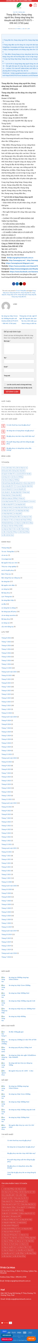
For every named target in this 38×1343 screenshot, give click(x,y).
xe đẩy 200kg (19, 1253)
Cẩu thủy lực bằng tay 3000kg (10, 480)
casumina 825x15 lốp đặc (24, 473)
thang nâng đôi (32, 294)
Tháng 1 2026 (6, 664)
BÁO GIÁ (31, 1338)
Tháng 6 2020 (6, 904)
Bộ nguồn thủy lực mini (9, 563)
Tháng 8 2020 (6, 897)
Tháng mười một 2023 (9, 758)
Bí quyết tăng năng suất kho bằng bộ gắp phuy (20, 442)
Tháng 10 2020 (6, 889)
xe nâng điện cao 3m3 (8, 1253)
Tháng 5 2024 (6, 735)
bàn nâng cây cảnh (20, 1189)
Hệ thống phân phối (17, 1336)
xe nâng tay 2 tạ (23, 1234)
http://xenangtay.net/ (17, 260)
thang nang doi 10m (7, 1201)
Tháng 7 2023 (6, 773)
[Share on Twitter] (17, 283)
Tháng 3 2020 (6, 916)
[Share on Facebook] (13, 283)
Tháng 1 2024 (6, 750)
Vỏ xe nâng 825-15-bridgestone (26, 1207)
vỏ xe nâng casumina (8, 615)
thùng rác (21, 498)
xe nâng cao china (6, 507)
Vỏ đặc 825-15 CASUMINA (9, 1213)
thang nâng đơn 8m (15, 292)
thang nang (15, 296)
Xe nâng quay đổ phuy (8, 611)
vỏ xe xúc (32, 501)
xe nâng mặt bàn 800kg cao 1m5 (11, 1228)
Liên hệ (33, 1336)
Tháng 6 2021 (6, 859)
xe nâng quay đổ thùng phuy (9, 1234)
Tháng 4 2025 (6, 698)
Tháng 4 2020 (6, 912)
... (2, 1189)
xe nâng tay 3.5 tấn (7, 519)
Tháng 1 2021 (6, 878)
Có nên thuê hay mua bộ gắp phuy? (18, 425)
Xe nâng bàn (5, 581)
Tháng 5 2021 (6, 863)
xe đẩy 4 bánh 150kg (23, 529)
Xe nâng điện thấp (7, 600)
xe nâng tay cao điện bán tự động (23, 522)
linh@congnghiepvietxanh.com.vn (20, 258)
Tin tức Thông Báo (19, 12)
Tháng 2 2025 (6, 705)
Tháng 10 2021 (6, 852)
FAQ (19, 1337)
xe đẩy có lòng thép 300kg (9, 532)
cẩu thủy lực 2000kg (17, 477)
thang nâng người (22, 294)
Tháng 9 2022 (6, 810)
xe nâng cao (5, 623)
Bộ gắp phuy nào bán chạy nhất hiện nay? (21, 436)
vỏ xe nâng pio (24, 501)
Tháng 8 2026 (6, 638)
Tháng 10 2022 (6, 807)
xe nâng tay (5, 589)
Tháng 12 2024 (6, 713)
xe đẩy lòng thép (6, 1256)
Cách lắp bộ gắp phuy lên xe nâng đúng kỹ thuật (21, 1173)
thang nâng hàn (6, 495)
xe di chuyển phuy (7, 570)
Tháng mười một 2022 (9, 803)
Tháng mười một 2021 (9, 848)
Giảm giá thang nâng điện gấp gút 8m (12, 483)
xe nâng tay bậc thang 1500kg (22, 519)
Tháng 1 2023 (6, 795)
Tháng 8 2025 (6, 683)
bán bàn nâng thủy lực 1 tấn (27, 1192)
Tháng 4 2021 (6, 867)
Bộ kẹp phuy (5, 593)
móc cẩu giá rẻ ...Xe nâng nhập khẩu (11, 492)
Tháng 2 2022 (6, 837)
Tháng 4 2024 (6, 739)
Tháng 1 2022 (6, 840)
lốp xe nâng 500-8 (29, 483)
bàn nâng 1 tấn (11, 467)
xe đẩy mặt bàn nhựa (7, 535)
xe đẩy (3, 604)
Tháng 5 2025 (6, 694)
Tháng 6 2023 (6, 777)
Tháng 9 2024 (6, 720)
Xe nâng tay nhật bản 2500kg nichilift (12, 525)
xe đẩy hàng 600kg (23, 532)
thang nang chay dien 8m (21, 1198)
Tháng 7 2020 (6, 901)
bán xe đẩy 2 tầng (21, 1195)
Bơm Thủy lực (6, 574)
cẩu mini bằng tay (7, 626)
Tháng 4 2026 (6, 653)
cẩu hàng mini (5, 477)
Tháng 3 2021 (6, 870)
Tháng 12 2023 (6, 754)
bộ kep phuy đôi (6, 470)
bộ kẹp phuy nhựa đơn (19, 470)
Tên (5, 358)
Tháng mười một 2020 (9, 886)
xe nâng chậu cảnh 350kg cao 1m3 (22, 507)
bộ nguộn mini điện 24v (8, 473)
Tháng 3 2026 (6, 656)
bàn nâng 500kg (9, 1189)
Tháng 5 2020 (6, 908)
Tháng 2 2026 (6, 660)
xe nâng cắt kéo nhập (25, 1219)
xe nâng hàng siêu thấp (22, 510)
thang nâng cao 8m (12, 294)
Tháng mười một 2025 (9, 672)
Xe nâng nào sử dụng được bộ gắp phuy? (20, 430)
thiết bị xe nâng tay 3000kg (9, 498)
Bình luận (7, 341)
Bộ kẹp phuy (5, 619)
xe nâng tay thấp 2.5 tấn (8, 529)
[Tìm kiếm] (30, 5)
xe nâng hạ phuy (21, 1222)
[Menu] (2, 5)
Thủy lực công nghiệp (8, 566)
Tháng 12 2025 (6, 668)
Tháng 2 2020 (6, 919)
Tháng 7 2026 (6, 642)
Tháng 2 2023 (6, 792)
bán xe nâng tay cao (22, 467)
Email (6, 367)
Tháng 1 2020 (6, 923)
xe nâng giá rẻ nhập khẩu (8, 1222)
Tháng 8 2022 (6, 814)
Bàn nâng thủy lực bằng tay (10, 578)
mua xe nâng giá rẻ (7, 489)
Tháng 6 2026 (6, 645)
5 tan (3, 467)
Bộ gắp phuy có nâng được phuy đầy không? (19, 449)
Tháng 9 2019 (6, 938)
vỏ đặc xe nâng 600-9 (8, 504)
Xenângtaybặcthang (7, 522)
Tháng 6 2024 (6, 732)
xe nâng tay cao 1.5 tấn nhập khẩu (24, 1241)
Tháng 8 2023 (6, 769)
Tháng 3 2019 (6, 942)
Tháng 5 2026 (6, 649)
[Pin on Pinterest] (24, 283)
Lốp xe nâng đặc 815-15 (8, 486)
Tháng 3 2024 (6, 743)
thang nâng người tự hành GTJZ (10, 1204)
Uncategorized (6, 559)
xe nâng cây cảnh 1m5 (8, 510)
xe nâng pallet (17, 513)
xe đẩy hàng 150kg (30, 1253)
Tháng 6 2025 (6, 690)
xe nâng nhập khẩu (7, 513)
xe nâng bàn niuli (20, 504)
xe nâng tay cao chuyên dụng (10, 1244)
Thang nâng (5, 548)
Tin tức (27, 1336)
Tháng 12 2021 (6, 844)
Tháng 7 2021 (6, 855)
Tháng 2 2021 (6, 874)
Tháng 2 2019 (6, 946)
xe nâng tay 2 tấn (26, 516)
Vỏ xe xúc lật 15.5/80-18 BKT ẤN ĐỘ (12, 1210)
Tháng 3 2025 (6, 702)
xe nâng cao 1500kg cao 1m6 (10, 1219)
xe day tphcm (5, 1216)
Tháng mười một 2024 (9, 717)
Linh (28, 28)
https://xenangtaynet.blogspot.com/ (20, 263)
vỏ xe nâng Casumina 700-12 (10, 501)
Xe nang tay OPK (15, 1216)
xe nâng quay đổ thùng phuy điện (11, 516)
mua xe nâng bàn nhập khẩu (24, 486)
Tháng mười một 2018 (9, 953)
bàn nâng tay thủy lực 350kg (10, 1192)
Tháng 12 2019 (6, 927)
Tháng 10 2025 (6, 675)
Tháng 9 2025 (6, 679)
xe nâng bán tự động (8, 608)
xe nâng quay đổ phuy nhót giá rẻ (11, 1231)
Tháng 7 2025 (6, 687)
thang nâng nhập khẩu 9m (28, 1204)
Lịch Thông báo (6, 596)
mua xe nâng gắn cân (19, 489)
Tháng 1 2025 (6, 709)
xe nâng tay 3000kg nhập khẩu (26, 1237)
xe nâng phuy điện (27, 1228)
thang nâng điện (16, 495)
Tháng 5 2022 (6, 825)
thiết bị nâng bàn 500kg (8, 1207)
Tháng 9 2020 (6, 893)
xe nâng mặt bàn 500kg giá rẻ (10, 1225)
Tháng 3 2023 (6, 788)
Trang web (7, 375)
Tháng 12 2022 (6, 799)
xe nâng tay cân (24, 1244)
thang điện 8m (22, 296)
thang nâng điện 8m (26, 292)
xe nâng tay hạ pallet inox (9, 1247)
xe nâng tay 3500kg (7, 1241)
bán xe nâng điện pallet (8, 1195)
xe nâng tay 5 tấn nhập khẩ (9, 1237)
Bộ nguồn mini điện (8, 585)
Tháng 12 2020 (6, 882)
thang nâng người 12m (21, 1201)
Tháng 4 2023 (6, 784)
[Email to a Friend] (20, 283)
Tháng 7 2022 (6, 818)
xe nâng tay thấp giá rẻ (8, 1250)
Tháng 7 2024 (6, 728)
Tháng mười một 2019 (9, 931)
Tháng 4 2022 (6, 829)
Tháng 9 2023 (6, 765)
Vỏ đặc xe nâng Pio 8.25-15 (26, 1213)
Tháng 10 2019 (6, 934)
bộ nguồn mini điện (7, 1198)
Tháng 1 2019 (6, 949)
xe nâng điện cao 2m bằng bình (24, 1250)
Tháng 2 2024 (6, 747)
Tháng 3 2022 (6, 833)
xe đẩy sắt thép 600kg (19, 1256)
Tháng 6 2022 (6, 822)
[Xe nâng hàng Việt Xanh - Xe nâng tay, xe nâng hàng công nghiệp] (19, 5)
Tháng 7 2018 (6, 957)
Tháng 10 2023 (6, 762)
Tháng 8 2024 (6, 724)
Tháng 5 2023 (6, 780)
